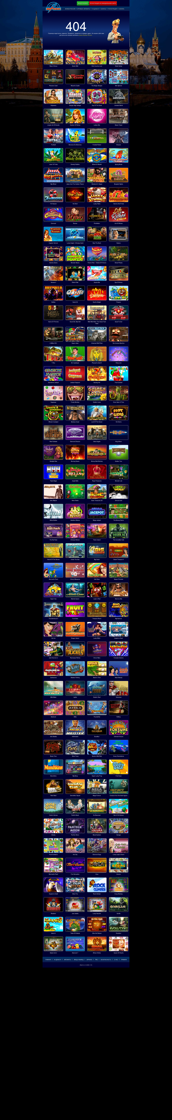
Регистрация (112, 9)
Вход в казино (83, 3)
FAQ (96, 959)
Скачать (121, 9)
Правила (124, 959)
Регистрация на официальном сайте (103, 3)
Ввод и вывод (78, 959)
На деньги (95, 9)
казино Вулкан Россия (85, 35)
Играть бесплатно (53, 57)
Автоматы (67, 959)
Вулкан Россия (70, 9)
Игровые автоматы (83, 9)
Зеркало (89, 959)
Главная (48, 959)
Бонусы (103, 9)
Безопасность (106, 959)
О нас (116, 959)
